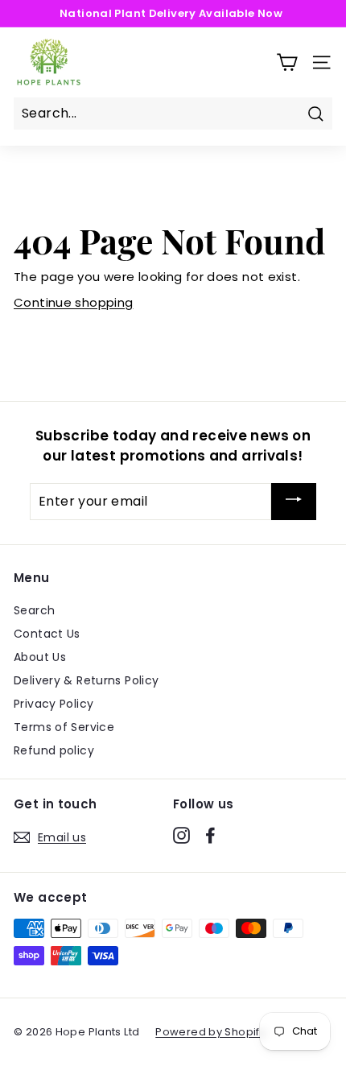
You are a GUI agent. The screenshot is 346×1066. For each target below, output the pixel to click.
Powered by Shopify (210, 1031)
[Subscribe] (293, 501)
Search (34, 610)
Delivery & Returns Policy (86, 680)
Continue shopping (73, 302)
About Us (40, 657)
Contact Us (47, 634)
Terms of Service (64, 727)
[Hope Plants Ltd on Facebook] (210, 835)
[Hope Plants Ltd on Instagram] (181, 835)
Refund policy (54, 750)
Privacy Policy (53, 704)
